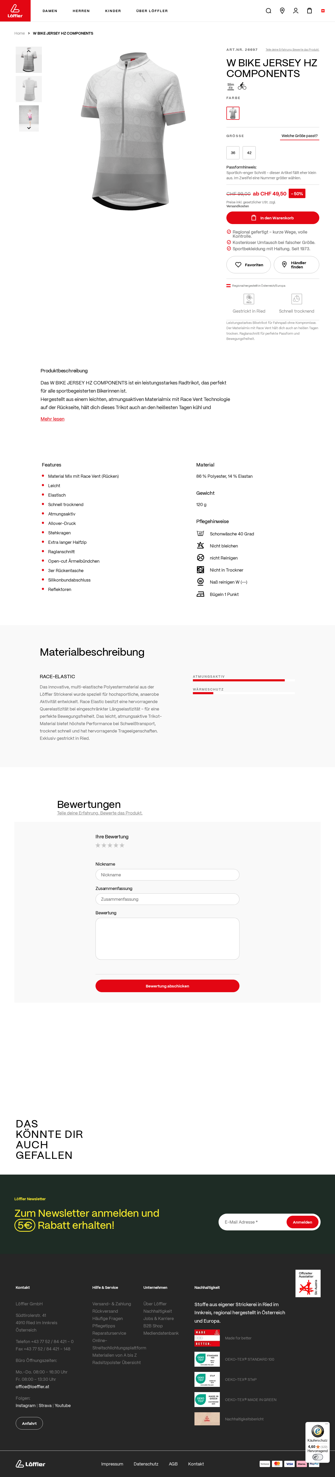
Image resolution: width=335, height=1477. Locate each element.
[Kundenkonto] (296, 10)
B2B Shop (153, 1325)
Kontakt (196, 1463)
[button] (29, 51)
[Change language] (323, 11)
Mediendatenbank (161, 1333)
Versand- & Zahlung (111, 1303)
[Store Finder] (282, 10)
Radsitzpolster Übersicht (116, 1362)
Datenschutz (146, 1463)
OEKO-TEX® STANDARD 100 (249, 1359)
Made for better (238, 1338)
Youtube (63, 1405)
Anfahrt (29, 1423)
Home (19, 33)
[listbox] (272, 113)
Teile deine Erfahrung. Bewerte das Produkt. (292, 49)
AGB (173, 1463)
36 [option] (233, 153)
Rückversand (105, 1311)
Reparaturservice (109, 1333)
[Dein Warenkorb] (309, 10)
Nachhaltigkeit (157, 1311)
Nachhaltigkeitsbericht (244, 1419)
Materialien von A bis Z (114, 1355)
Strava (45, 1405)
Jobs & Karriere (158, 1318)
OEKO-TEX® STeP (241, 1379)
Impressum (112, 1463)
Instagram (26, 1405)
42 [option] (249, 153)
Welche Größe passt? (300, 136)
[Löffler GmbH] (15, 10)
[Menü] (326, 1425)
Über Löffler (155, 1303)
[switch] (317, 1457)
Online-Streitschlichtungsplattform (116, 1344)
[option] (232, 113)
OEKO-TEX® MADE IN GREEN (250, 1399)
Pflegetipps (103, 1325)
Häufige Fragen (107, 1318)
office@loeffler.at (32, 1386)
